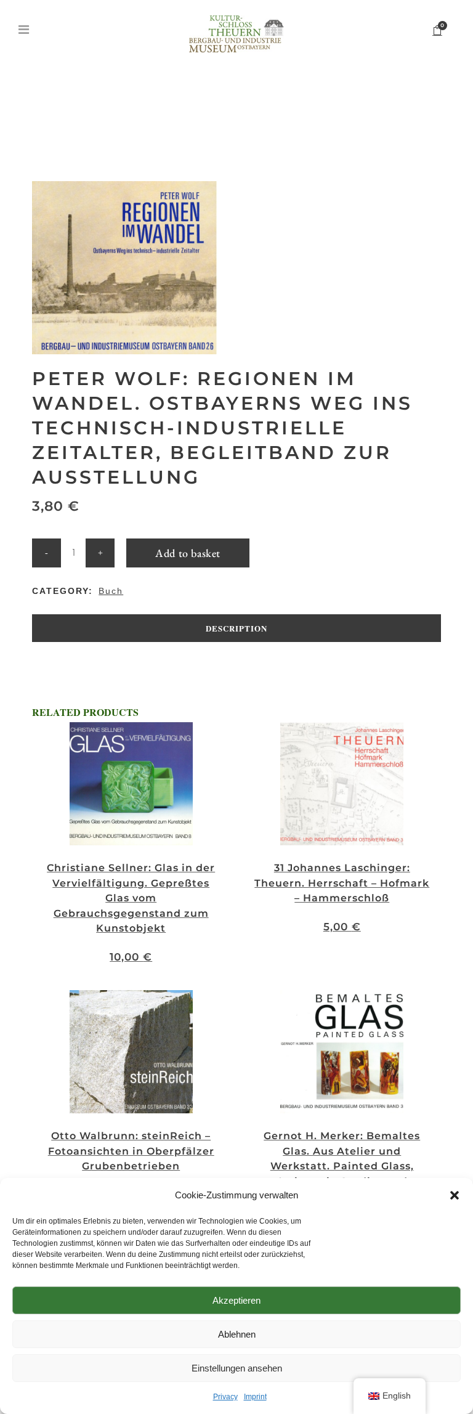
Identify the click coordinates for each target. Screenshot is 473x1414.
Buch (111, 591)
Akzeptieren (236, 1300)
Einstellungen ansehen (237, 1368)
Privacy (225, 1396)
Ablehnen (237, 1334)
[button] (454, 1195)
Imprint (255, 1396)
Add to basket (187, 553)
